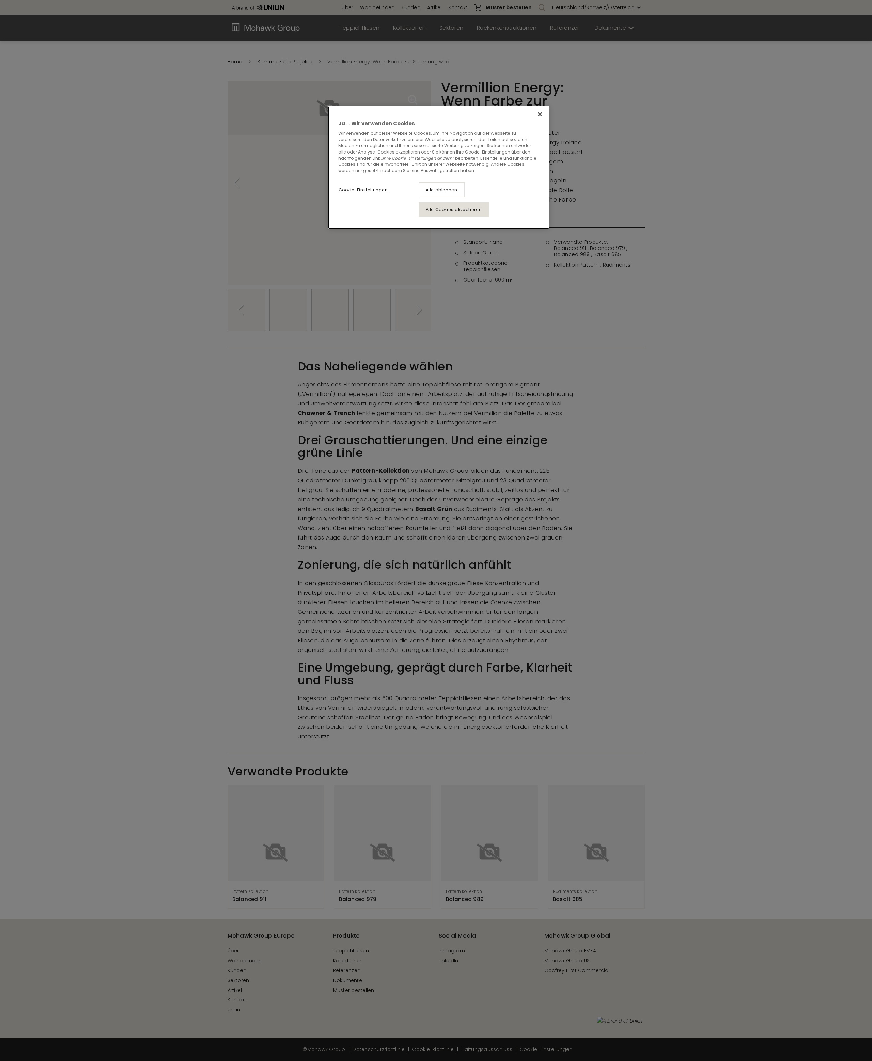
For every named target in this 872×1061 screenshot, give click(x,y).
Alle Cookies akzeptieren (454, 209)
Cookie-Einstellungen (363, 190)
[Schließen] (539, 114)
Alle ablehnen (441, 190)
